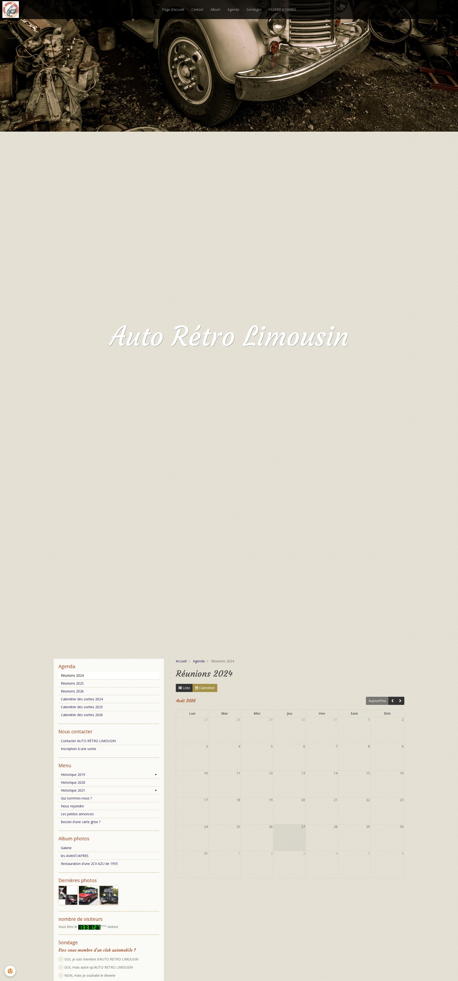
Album (215, 9)
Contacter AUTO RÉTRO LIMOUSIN (88, 741)
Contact (197, 9)
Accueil (181, 661)
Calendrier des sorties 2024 (82, 699)
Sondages (254, 9)
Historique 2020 (73, 782)
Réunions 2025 (72, 683)
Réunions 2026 (72, 691)
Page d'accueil (173, 9)
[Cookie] (10, 971)
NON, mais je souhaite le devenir (89, 975)
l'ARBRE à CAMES (282, 9)
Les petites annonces (77, 814)
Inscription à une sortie (78, 748)
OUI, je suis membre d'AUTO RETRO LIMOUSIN (101, 959)
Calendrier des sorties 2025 (82, 707)
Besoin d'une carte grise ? (80, 822)
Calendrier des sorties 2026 (82, 715)
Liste (186, 688)
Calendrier (206, 688)
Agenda (233, 9)
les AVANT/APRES (74, 855)
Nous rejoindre (72, 806)
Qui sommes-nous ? (76, 798)
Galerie (66, 848)
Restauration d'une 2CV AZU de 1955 (89, 863)
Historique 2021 (73, 790)
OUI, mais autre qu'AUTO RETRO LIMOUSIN (98, 967)
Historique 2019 (73, 774)
